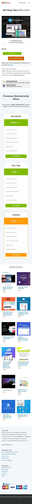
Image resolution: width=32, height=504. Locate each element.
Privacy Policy (5, 456)
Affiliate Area (5, 469)
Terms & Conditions (7, 460)
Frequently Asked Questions (9, 454)
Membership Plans (6, 467)
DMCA (3, 476)
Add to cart (12, 53)
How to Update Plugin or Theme (10, 452)
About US (4, 473)
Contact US (5, 471)
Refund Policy (5, 458)
